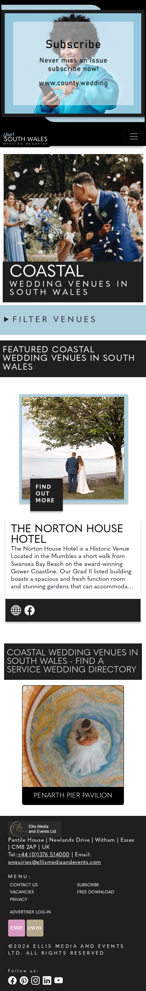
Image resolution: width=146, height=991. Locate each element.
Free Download (95, 892)
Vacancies (22, 892)
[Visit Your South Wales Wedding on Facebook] (13, 980)
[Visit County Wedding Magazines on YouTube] (59, 980)
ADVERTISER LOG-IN (30, 912)
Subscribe (88, 885)
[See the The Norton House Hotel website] (17, 610)
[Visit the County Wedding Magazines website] (34, 927)
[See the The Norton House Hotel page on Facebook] (30, 610)
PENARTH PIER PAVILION (73, 795)
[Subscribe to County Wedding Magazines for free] (73, 63)
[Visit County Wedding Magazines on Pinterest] (25, 980)
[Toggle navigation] (133, 136)
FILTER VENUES (55, 320)
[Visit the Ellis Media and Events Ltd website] (34, 829)
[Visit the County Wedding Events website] (17, 927)
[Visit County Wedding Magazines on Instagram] (36, 980)
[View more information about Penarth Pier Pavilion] (73, 736)
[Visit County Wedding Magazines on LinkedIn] (48, 980)
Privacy (18, 900)
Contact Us (24, 885)
